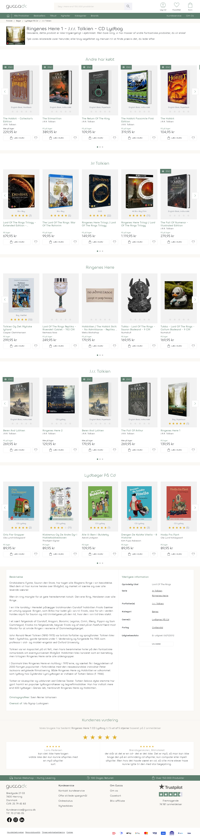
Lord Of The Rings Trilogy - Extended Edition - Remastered (19, 224)
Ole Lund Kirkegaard (14, 537)
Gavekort (115, 795)
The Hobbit (167, 118)
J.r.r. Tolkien (100, 371)
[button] (5, 91)
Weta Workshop (90, 332)
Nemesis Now (49, 332)
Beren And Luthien (93, 430)
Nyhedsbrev (65, 805)
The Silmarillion (51, 118)
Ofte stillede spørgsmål (72, 795)
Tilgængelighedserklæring (53, 832)
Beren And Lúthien (14, 430)
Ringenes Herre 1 (170, 430)
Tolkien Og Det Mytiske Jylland (17, 328)
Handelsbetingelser (15, 832)
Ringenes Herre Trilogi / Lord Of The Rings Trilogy (99, 224)
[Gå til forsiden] (16, 786)
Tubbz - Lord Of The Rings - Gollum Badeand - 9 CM (178, 328)
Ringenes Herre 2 (52, 430)
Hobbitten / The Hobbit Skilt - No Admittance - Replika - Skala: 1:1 (99, 328)
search (128, 6)
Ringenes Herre (100, 267)
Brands (94, 15)
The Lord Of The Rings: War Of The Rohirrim (58, 224)
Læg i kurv (16, 138)
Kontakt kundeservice (71, 790)
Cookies (70, 832)
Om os (114, 790)
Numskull (126, 332)
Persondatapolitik (32, 832)
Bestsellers (39, 15)
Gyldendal (157, 627)
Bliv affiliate (117, 800)
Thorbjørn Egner (51, 540)
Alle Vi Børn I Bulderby (95, 534)
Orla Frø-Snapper (13, 534)
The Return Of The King (96, 118)
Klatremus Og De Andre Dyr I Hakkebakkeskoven (59, 536)
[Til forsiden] (16, 6)
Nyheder (65, 15)
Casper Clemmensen (14, 332)
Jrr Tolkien (100, 163)
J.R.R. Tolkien (9, 124)
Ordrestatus (65, 800)
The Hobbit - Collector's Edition (18, 120)
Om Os (190, 15)
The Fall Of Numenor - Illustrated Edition (174, 224)
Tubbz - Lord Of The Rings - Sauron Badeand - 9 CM (138, 328)
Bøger (155, 611)
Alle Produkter (21, 15)
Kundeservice (174, 15)
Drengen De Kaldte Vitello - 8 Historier (139, 536)
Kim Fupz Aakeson (131, 540)
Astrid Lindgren (90, 537)
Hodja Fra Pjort (170, 534)
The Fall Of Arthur (132, 430)
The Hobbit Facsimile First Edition (137, 120)
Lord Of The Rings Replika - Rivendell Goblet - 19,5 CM (59, 328)
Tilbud (53, 15)
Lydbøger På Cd (100, 475)
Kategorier (80, 15)
